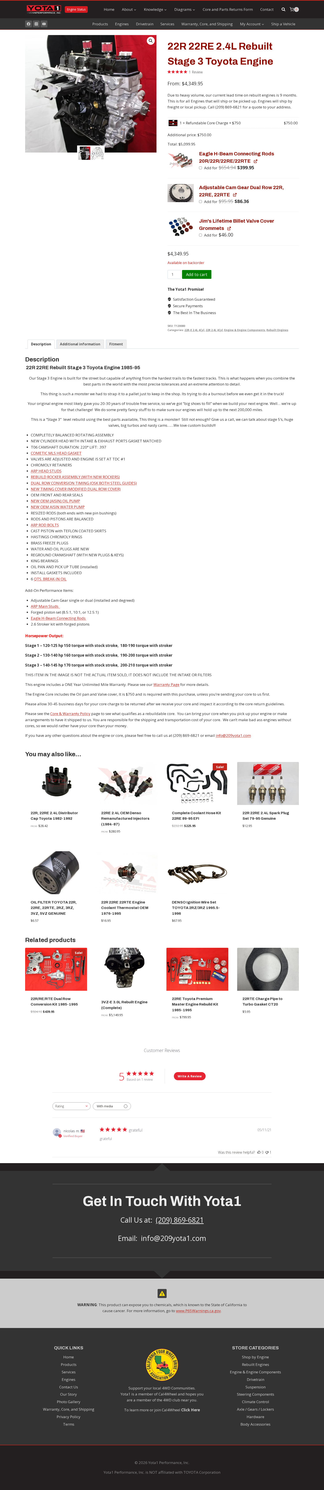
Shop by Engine (255, 1357)
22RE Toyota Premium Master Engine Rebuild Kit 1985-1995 (195, 1004)
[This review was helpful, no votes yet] (259, 1152)
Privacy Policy (68, 1416)
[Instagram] (36, 23)
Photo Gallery (68, 1401)
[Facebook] (28, 23)
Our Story (68, 1394)
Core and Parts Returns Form (228, 9)
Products (100, 23)
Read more (56, 839)
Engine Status (76, 9)
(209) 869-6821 (180, 1220)
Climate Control (255, 1401)
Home (109, 9)
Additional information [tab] (80, 344)
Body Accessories (255, 1424)
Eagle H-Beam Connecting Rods (58, 618)
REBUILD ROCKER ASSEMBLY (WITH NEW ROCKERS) (75, 476)
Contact (267, 9)
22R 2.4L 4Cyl (214, 330)
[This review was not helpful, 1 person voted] (266, 1152)
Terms (68, 1424)
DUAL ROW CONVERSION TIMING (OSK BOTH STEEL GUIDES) (84, 483)
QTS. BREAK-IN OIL (50, 578)
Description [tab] (41, 344)
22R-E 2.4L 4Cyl (194, 330)
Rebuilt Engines (277, 330)
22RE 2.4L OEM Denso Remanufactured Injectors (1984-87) (125, 818)
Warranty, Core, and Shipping (207, 23)
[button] (151, 41)
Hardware (255, 1416)
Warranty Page (166, 684)
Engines (122, 23)
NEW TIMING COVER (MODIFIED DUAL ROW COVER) (76, 489)
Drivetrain (144, 23)
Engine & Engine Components (244, 330)
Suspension (256, 1386)
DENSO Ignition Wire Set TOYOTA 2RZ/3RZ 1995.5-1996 (196, 908)
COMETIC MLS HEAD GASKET (56, 453)
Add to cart (196, 274)
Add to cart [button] (197, 839)
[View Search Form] (283, 9)
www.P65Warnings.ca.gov (198, 1310)
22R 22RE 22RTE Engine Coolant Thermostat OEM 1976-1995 (124, 908)
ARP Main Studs (45, 606)
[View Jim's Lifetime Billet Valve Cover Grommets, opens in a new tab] (228, 228)
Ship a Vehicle (283, 23)
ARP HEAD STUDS (46, 470)
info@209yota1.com (233, 735)
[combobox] (71, 1106)
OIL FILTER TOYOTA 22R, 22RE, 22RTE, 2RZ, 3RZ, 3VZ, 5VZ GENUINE (54, 908)
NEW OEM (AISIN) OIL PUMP (55, 500)
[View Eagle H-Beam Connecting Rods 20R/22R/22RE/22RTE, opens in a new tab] (255, 161)
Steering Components (255, 1394)
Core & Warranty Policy (70, 713)
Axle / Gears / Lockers (255, 1409)
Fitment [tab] (116, 344)
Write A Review (190, 1076)
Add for (228, 167)
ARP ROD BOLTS (45, 524)
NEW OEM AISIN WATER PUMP (58, 506)
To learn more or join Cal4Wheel (162, 1409)
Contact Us (68, 1386)
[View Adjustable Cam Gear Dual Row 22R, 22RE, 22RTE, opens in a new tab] (234, 194)
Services (167, 23)
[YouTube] (44, 23)
